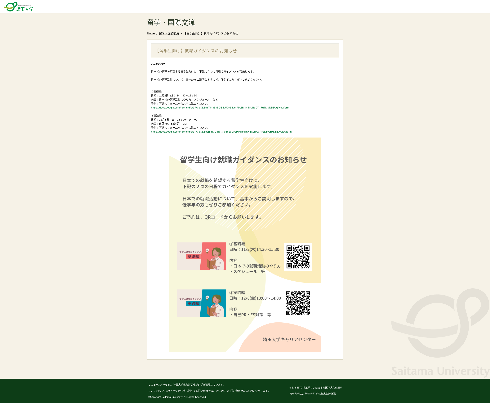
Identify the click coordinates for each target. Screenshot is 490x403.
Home (151, 33)
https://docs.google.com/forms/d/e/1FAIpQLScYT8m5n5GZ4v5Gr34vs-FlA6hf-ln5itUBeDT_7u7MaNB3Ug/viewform (220, 107)
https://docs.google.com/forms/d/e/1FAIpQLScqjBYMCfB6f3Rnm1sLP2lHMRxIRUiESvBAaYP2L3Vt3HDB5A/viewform (221, 131)
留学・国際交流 (169, 33)
